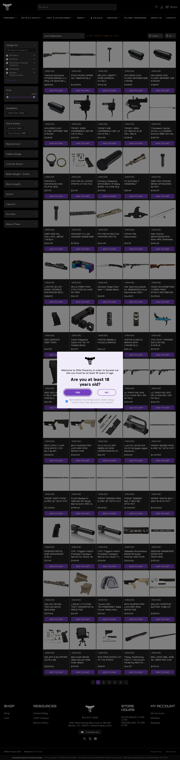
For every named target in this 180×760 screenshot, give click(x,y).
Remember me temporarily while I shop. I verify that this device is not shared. (92, 401)
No (107, 392)
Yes (77, 392)
